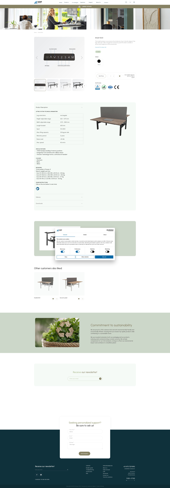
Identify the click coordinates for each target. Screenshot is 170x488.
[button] (134, 2)
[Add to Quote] (56, 298)
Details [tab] (85, 234)
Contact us (105, 475)
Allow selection (85, 257)
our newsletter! (85, 372)
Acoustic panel (63, 297)
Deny (66, 257)
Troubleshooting (90, 469)
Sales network (106, 469)
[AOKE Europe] (38, 2)
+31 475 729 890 (129, 466)
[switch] (77, 252)
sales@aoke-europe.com (129, 468)
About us (105, 467)
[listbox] (115, 63)
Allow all (104, 257)
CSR (104, 471)
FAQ (87, 473)
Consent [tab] (65, 234)
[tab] (59, 107)
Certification (89, 471)
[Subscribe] (100, 379)
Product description (42, 107)
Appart (94, 486)
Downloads (39, 203)
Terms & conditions (107, 477)
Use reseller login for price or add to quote (129, 76)
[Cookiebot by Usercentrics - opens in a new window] (107, 230)
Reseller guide (89, 467)
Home (35, 32)
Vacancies (105, 473)
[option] (99, 61)
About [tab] (104, 234)
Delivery (38, 197)
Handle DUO (37, 297)
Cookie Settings (100, 486)
